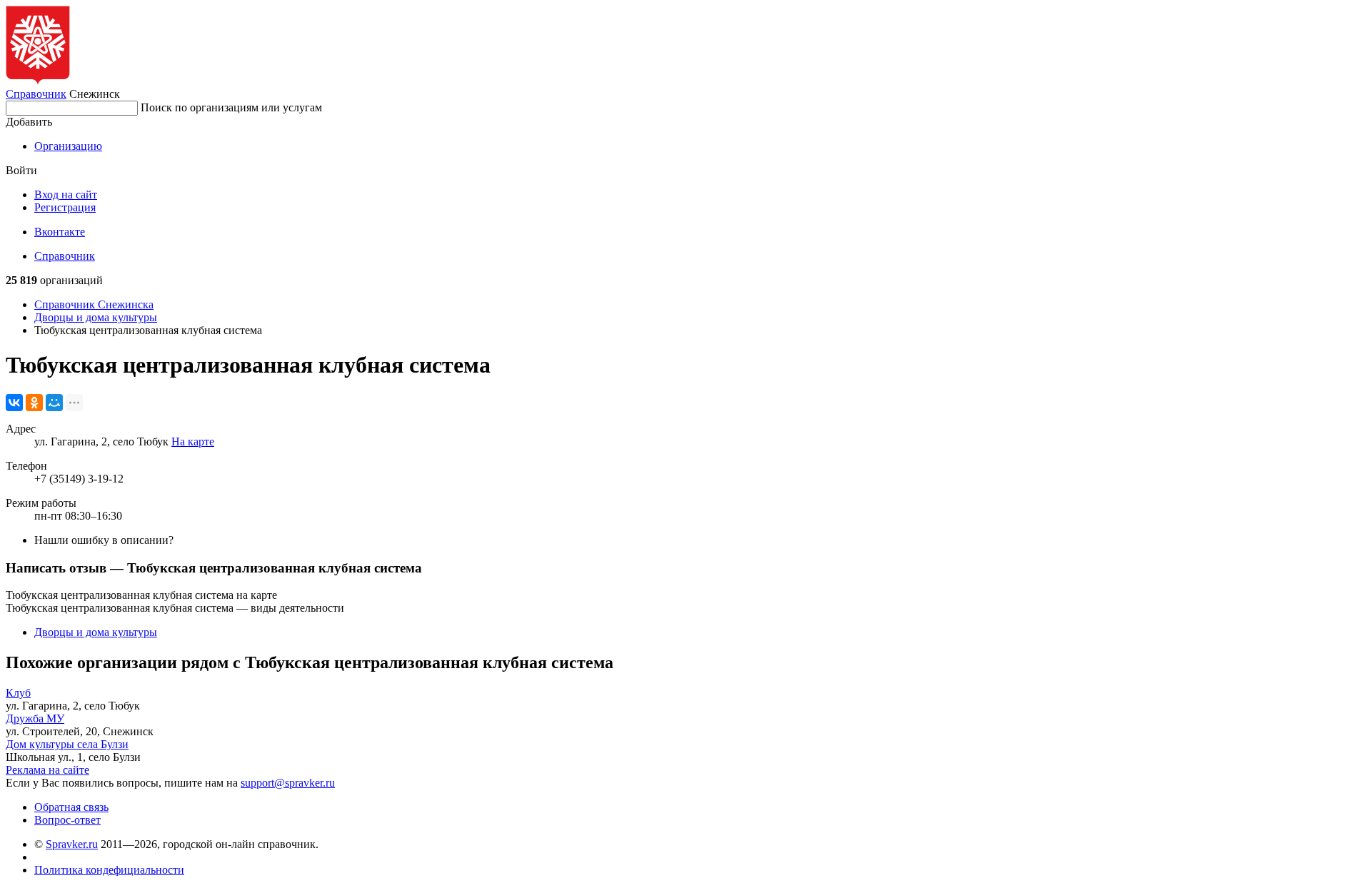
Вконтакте (59, 232)
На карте (192, 441)
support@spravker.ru (288, 783)
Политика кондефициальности (109, 870)
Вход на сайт (65, 194)
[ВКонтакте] (14, 402)
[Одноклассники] (34, 402)
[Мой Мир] (54, 402)
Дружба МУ (35, 718)
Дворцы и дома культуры (95, 317)
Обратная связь (71, 807)
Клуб (18, 693)
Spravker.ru (72, 844)
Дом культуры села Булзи (67, 744)
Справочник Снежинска (94, 304)
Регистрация (65, 207)
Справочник (36, 94)
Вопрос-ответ (67, 820)
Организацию (68, 146)
